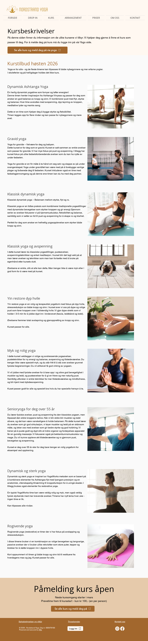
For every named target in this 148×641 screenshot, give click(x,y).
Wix (40, 630)
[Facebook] (122, 629)
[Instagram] (117, 629)
